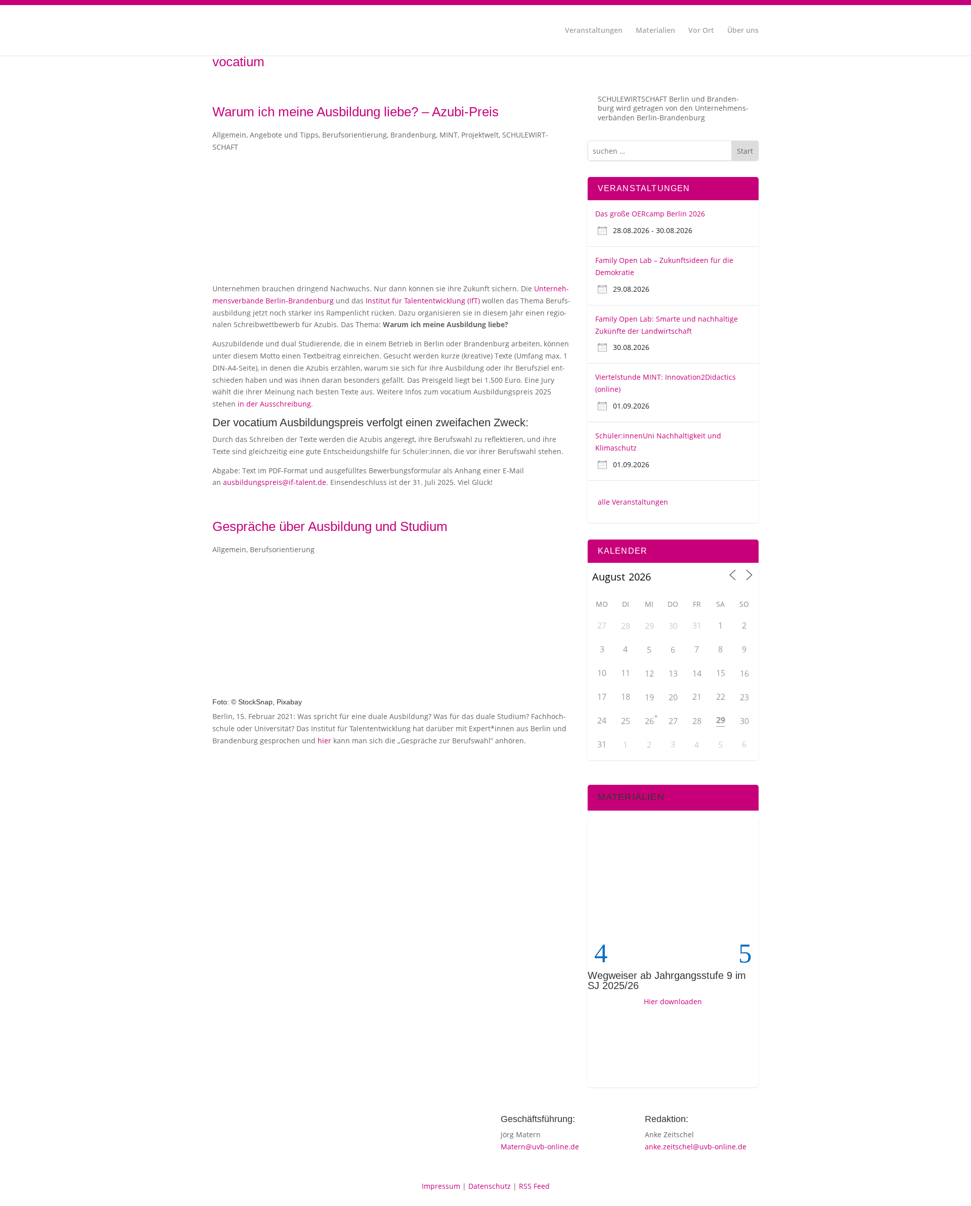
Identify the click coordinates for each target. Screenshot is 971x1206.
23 (744, 697)
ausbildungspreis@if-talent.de (274, 482)
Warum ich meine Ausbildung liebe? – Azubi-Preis (355, 111)
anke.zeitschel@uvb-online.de (695, 1146)
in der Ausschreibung (274, 404)
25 (625, 721)
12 (649, 673)
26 (649, 721)
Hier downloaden (673, 1001)
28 (625, 626)
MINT (448, 135)
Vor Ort (701, 31)
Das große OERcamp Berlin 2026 (650, 213)
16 (744, 673)
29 (649, 626)
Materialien (655, 31)
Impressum (441, 1186)
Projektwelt (480, 135)
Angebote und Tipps (284, 135)
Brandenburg (413, 135)
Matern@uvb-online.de (540, 1146)
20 (673, 697)
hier (324, 740)
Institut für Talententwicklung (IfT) (423, 300)
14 (696, 673)
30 (673, 626)
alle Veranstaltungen (633, 502)
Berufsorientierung (354, 135)
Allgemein (229, 135)
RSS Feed (534, 1186)
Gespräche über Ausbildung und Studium (330, 526)
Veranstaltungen (594, 31)
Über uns (743, 31)
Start (745, 151)
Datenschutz (489, 1186)
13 (673, 673)
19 (649, 697)
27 (673, 721)
